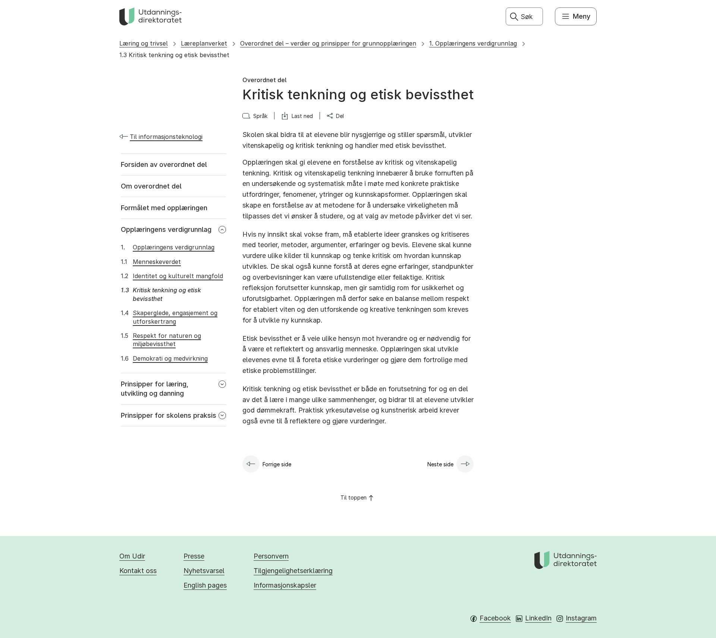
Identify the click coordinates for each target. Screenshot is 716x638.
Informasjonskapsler (285, 585)
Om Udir (132, 556)
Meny (581, 16)
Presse (193, 556)
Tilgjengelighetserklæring (293, 571)
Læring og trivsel (143, 43)
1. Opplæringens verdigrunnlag (473, 43)
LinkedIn (538, 618)
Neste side (440, 464)
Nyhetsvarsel (203, 571)
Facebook (495, 618)
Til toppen (353, 497)
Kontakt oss (138, 571)
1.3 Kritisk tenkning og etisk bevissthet (174, 55)
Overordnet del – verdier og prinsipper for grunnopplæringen (328, 43)
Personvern (271, 556)
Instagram (581, 618)
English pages (205, 585)
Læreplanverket (204, 43)
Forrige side (277, 464)
